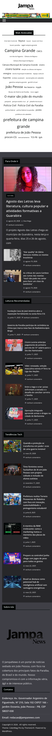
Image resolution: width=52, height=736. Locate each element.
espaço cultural (38, 74)
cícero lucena (12, 69)
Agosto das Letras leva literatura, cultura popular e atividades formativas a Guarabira (27, 208)
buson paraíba (15, 45)
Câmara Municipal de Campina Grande (20, 64)
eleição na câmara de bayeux (32, 69)
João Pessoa (14, 87)
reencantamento (23, 137)
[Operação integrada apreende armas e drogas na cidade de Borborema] (14, 417)
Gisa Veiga (27, 221)
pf (27, 101)
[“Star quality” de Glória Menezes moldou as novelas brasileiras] (12, 258)
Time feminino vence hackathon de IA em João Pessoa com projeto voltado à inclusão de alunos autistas (35, 472)
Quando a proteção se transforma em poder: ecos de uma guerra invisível (36, 446)
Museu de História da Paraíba (19, 92)
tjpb (40, 137)
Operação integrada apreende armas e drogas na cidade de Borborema (38, 413)
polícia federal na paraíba (25, 110)
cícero (42, 64)
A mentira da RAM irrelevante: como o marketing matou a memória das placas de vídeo (34, 532)
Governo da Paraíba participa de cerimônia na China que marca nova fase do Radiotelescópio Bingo (28, 328)
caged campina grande (29, 45)
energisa (7, 73)
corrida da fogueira (16, 56)
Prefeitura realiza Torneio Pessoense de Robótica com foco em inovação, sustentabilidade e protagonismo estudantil (35, 502)
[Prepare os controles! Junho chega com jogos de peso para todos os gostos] (12, 563)
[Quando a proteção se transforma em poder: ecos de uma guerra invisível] (12, 451)
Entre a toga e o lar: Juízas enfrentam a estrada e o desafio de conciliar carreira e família (37, 391)
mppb (38, 87)
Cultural (10, 196)
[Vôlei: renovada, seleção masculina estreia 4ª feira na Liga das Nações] (14, 372)
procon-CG (11, 137)
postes (39, 110)
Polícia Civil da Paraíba (30, 105)
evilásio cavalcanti (18, 78)
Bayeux (21, 40)
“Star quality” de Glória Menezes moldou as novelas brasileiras (35, 255)
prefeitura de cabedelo (23, 114)
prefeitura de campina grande (23, 123)
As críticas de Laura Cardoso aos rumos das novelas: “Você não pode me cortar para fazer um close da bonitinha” (36, 278)
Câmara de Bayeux (30, 56)
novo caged (34, 92)
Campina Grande (20, 50)
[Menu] (4, 20)
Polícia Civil (10, 105)
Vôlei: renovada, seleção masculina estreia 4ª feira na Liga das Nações (37, 369)
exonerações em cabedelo (35, 78)
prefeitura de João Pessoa (23, 132)
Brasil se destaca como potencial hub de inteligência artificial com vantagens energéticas (35, 583)
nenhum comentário (15, 225)
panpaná (8, 101)
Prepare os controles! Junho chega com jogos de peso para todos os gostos (36, 558)
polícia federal (10, 110)
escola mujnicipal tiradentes (22, 74)
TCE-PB (34, 137)
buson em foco (37, 41)
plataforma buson (36, 101)
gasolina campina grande (18, 82)
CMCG (39, 51)
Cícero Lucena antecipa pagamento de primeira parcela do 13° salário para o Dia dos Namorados (38, 346)
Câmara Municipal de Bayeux (23, 61)
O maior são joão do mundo (23, 96)
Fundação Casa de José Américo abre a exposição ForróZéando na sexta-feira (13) (26, 312)
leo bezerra (29, 87)
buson (29, 41)
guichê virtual (32, 82)
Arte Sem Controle (10, 41)
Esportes (7, 77)
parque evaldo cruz (19, 101)
